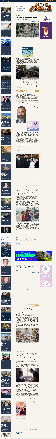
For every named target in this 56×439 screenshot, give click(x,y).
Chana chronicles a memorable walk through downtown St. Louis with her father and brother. (5, 288)
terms (36, 306)
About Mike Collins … (5, 190)
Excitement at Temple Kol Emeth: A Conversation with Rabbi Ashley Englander (5, 363)
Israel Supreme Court (31, 429)
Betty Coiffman (27, 240)
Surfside (27, 238)
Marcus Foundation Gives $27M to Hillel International (5, 48)
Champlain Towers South (32, 238)
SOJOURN (17, 429)
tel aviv (37, 429)
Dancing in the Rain (4, 206)
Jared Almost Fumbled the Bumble (5, 409)
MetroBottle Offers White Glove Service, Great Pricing (5, 156)
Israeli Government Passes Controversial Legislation (5, 83)
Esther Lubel (20, 240)
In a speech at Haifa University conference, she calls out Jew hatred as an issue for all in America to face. (5, 178)
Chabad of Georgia (28, 239)
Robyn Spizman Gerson (4, 302)
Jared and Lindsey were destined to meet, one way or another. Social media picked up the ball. (5, 412)
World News (24, 238)
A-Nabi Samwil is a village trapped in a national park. (5, 125)
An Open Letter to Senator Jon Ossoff (5, 32)
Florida (36, 238)
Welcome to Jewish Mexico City (6, 16)
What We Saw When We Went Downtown (5, 285)
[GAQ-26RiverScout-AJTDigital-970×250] (33, 260)
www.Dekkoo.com (30, 424)
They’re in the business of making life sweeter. (5, 304)
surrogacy (17, 430)
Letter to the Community (3, 268)
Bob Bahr (17, 272)
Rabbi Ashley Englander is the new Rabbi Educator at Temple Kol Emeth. (5, 367)
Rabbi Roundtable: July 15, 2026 (5, 250)
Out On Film (27, 429)
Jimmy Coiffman (31, 240)
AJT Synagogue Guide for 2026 (5, 329)
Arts (23, 430)
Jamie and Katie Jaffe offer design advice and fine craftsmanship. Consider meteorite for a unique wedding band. (5, 429)
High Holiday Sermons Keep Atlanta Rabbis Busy (5, 316)
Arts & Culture (20, 430)
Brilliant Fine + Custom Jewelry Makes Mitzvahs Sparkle (5, 425)
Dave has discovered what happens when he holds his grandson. (5, 223)
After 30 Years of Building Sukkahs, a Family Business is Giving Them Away (5, 344)
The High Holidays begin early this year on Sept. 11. (6, 320)
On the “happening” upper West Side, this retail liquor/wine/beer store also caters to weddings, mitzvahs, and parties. (5, 160)
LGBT (20, 429)
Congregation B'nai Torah (4, 382)
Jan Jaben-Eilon (18, 238)
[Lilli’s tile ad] (33, 130)
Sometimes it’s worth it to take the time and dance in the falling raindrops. (5, 208)
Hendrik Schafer (23, 429)
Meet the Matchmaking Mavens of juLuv (5, 301)
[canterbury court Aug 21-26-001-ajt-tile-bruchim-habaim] (27, 56)
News (21, 238)
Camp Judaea (35, 240)
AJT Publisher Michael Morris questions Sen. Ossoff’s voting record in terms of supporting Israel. (5, 36)
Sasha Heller (3, 191)
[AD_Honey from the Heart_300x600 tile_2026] (46, 38)
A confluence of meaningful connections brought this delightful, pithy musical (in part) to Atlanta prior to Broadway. (5, 142)
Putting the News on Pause (4, 221)
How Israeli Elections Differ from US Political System (5, 93)
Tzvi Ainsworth (18, 239)
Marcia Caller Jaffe (4, 158)
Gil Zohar (3, 124)
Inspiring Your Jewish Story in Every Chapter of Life (5, 380)
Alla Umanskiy (3, 207)
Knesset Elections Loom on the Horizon (5, 105)
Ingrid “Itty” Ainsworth (22, 239)
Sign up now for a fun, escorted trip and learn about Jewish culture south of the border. (5, 20)
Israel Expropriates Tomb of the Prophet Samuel (5, 122)
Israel (35, 429)
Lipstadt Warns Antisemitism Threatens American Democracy (5, 174)
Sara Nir (17, 240)
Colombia (24, 240)
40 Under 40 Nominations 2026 (5, 65)
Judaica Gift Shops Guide (5, 395)
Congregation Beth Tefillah (34, 239)
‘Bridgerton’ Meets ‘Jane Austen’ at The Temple (5, 138)
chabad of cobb (18, 241)
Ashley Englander (6, 252)
